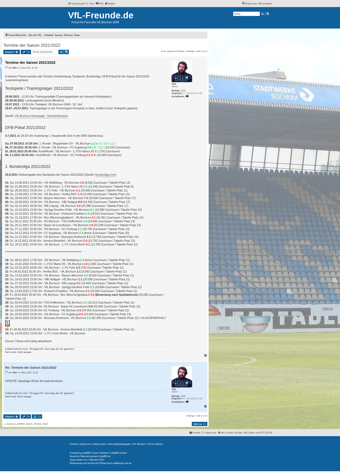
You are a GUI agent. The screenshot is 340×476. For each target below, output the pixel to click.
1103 (183, 90)
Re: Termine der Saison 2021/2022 (30, 367)
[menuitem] (90, 3)
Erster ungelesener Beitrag (172, 51)
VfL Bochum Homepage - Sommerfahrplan (41, 115)
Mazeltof (94, 459)
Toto (174, 84)
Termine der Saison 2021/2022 (31, 45)
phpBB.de (105, 456)
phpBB (86, 453)
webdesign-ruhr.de (122, 463)
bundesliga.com (105, 174)
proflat (79, 459)
